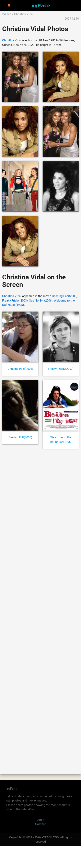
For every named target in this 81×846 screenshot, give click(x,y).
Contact (40, 824)
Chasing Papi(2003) (64, 296)
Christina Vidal (11, 40)
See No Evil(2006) (40, 300)
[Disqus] (40, 607)
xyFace (6, 14)
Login (40, 819)
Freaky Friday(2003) (15, 300)
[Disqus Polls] (40, 505)
